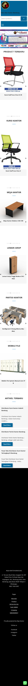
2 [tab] (9, 116)
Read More (7, 425)
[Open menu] (2, 25)
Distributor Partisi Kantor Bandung (13, 432)
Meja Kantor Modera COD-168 (13, 221)
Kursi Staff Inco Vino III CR (13, 95)
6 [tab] (15, 116)
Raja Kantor (20, 621)
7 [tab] (16, 116)
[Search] (24, 18)
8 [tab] (18, 116)
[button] (25, 86)
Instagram (14, 632)
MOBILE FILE (14, 345)
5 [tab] (13, 116)
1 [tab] (7, 116)
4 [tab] (12, 116)
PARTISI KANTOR (14, 297)
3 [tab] (10, 116)
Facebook (14, 629)
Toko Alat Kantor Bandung (10, 13)
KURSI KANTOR (14, 120)
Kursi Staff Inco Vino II (13, 171)
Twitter (14, 635)
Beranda (14, 598)
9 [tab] (19, 116)
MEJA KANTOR (14, 192)
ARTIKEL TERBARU (14, 398)
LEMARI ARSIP (14, 247)
